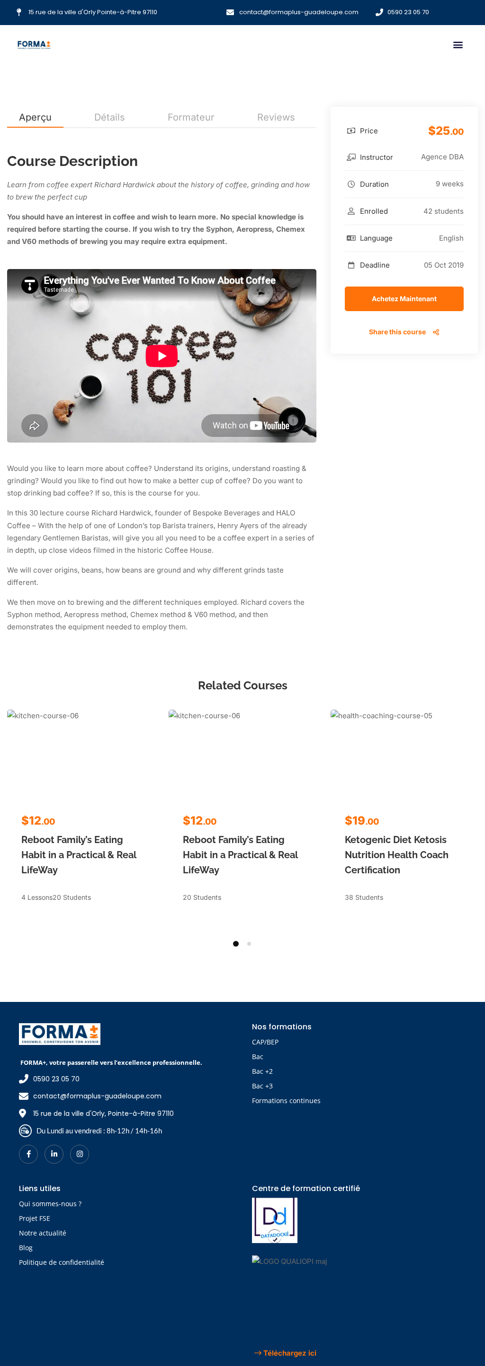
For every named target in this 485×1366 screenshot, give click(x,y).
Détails (109, 117)
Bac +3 (262, 1085)
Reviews (276, 117)
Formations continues (286, 1100)
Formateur (191, 117)
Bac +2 (262, 1071)
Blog (26, 1247)
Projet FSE (34, 1218)
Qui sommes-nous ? (50, 1203)
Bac (257, 1056)
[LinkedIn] (54, 1154)
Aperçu (35, 117)
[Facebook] (28, 1154)
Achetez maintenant (404, 299)
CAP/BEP (265, 1041)
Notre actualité (42, 1232)
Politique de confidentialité (61, 1262)
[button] (458, 44)
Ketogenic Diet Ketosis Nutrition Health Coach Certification (397, 855)
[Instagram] (79, 1154)
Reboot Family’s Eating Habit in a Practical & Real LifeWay (78, 855)
